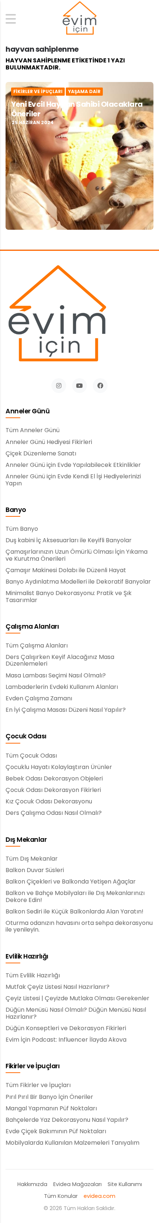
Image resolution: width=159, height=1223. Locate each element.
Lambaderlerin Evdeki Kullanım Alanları (62, 687)
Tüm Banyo (22, 529)
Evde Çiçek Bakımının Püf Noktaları (56, 1131)
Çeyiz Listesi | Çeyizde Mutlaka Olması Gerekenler (77, 998)
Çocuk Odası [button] (26, 736)
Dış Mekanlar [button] (26, 840)
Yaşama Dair (84, 91)
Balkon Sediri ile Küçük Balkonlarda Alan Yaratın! (74, 911)
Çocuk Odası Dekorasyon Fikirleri (53, 790)
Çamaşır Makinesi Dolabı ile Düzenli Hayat (66, 570)
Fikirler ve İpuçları (37, 91)
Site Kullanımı (125, 1184)
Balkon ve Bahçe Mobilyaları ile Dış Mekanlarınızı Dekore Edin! (75, 896)
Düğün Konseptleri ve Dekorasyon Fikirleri (66, 1028)
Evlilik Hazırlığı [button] (27, 957)
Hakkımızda (32, 1184)
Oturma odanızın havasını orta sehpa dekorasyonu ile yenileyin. (79, 926)
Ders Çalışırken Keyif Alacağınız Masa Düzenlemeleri (60, 660)
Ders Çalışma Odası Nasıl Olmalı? (54, 813)
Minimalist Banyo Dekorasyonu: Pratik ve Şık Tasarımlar (69, 597)
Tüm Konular (61, 1196)
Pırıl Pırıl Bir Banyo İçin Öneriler (49, 1097)
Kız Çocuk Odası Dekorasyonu (49, 801)
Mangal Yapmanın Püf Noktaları (51, 1108)
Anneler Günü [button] (28, 411)
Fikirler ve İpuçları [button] (33, 1066)
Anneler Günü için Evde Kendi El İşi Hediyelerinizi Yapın (73, 480)
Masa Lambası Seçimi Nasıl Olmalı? (56, 675)
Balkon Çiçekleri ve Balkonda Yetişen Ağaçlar (71, 881)
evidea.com (99, 1196)
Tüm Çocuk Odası (31, 755)
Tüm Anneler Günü (33, 430)
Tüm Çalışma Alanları (37, 645)
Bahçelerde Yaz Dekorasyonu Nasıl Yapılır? (67, 1120)
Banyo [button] (16, 510)
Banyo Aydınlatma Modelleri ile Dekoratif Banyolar (78, 581)
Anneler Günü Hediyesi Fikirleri (49, 442)
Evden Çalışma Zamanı (39, 698)
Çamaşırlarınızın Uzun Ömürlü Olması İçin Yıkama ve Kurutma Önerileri (77, 555)
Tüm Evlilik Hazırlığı (33, 975)
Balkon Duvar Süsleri (35, 870)
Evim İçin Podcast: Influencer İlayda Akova (66, 1039)
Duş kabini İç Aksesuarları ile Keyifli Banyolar (69, 540)
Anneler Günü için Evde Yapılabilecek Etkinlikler (73, 465)
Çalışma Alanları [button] (32, 627)
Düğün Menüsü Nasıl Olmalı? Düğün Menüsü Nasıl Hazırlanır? (76, 1013)
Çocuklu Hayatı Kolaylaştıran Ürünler (59, 767)
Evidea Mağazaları (77, 1184)
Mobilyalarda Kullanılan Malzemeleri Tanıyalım (72, 1143)
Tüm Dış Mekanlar (32, 858)
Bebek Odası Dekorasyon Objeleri (54, 778)
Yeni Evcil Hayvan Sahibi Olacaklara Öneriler (77, 109)
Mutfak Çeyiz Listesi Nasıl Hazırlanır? (57, 987)
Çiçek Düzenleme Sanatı (41, 453)
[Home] (79, 18)
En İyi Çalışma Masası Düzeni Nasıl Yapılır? (66, 710)
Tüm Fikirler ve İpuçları (38, 1085)
